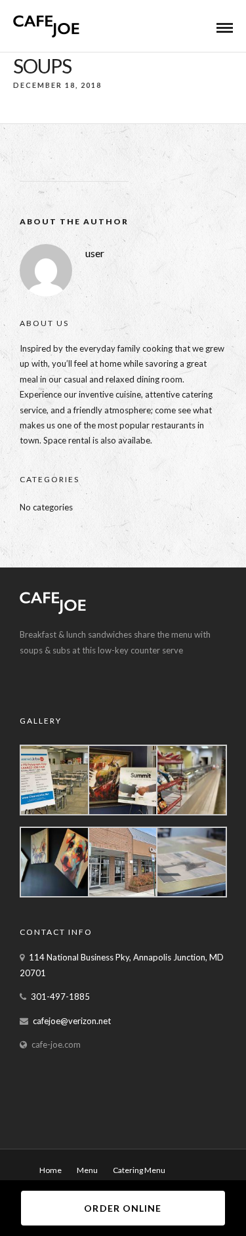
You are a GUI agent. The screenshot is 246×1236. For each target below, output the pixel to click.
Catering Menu (139, 1170)
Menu (87, 1170)
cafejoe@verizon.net (72, 1021)
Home (50, 1170)
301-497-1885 (60, 996)
